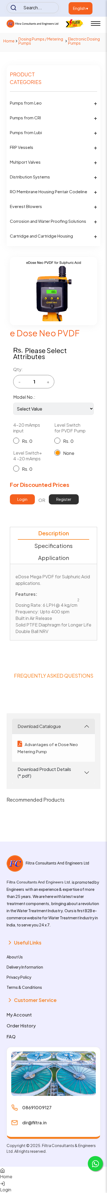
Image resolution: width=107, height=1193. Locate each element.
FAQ (11, 1036)
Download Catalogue (39, 726)
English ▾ (80, 8)
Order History (21, 1026)
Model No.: (24, 397)
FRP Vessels (21, 147)
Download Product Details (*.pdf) (44, 772)
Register (63, 499)
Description (53, 533)
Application (53, 557)
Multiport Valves (25, 161)
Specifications (53, 545)
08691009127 (37, 1107)
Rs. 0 (27, 441)
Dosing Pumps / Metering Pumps (40, 40)
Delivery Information (25, 966)
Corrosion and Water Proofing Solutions (48, 221)
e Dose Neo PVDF (45, 333)
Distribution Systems (30, 176)
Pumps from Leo (26, 102)
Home (9, 40)
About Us (15, 956)
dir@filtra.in (34, 1122)
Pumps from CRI (25, 117)
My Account (19, 1015)
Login (22, 499)
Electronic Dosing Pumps (84, 40)
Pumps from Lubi (26, 132)
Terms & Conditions (24, 987)
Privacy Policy (19, 977)
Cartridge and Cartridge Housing (41, 235)
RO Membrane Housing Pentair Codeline (48, 191)
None (68, 453)
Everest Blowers (26, 206)
